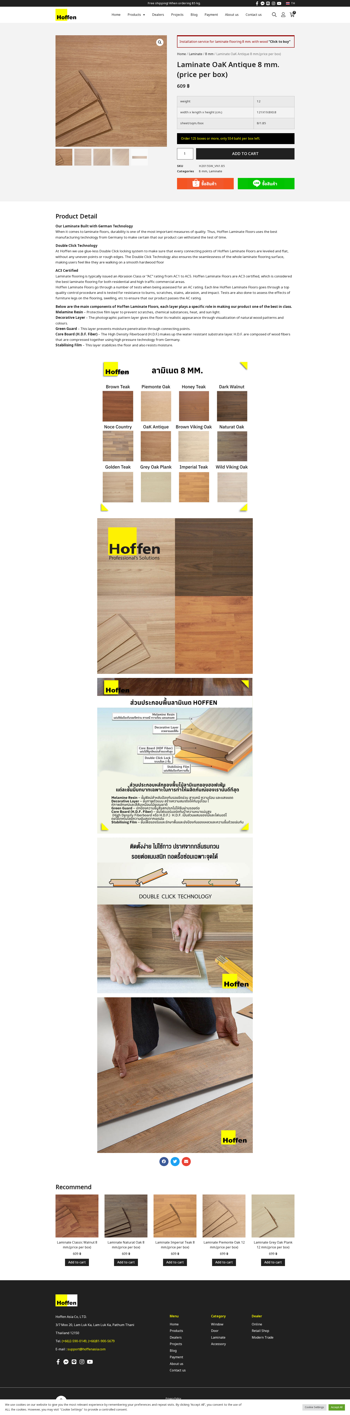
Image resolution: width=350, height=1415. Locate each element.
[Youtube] (279, 3)
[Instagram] (273, 3)
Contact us (254, 14)
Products (134, 14)
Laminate (195, 54)
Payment (211, 14)
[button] (164, 1161)
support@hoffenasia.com (86, 1349)
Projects (177, 14)
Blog (194, 14)
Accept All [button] (337, 1407)
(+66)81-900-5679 (101, 1341)
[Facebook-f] (257, 3)
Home (116, 14)
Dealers (158, 14)
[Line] (268, 3)
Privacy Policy (173, 1398)
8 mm (209, 54)
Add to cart (245, 154)
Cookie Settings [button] (314, 1407)
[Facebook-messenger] (263, 3)
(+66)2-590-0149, (75, 1341)
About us (232, 14)
